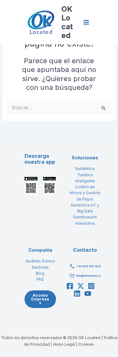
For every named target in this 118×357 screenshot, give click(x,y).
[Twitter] (80, 286)
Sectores (40, 267)
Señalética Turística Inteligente (85, 175)
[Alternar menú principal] (86, 22)
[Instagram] (91, 286)
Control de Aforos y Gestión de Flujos (85, 193)
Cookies (86, 344)
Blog (40, 273)
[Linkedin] (77, 293)
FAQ (40, 279)
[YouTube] (87, 293)
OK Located (67, 22)
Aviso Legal (64, 344)
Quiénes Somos (40, 261)
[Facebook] (69, 286)
